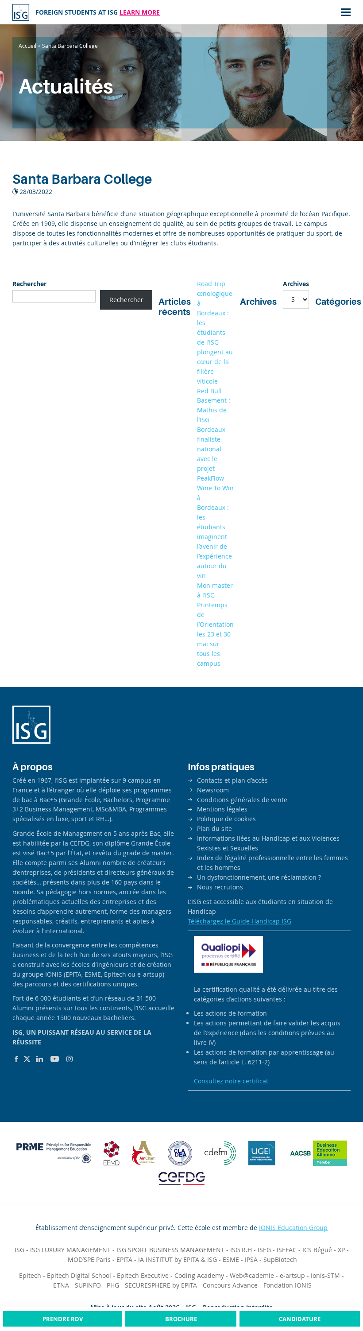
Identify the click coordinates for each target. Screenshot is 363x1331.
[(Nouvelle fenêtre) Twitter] (27, 1059)
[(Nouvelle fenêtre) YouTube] (54, 1059)
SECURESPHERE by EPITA (161, 1285)
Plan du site (214, 828)
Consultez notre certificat (231, 1081)
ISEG (264, 1250)
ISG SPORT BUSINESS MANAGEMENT (170, 1250)
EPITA (124, 1259)
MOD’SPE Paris (89, 1259)
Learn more (140, 12)
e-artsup (292, 1275)
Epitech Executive (143, 1275)
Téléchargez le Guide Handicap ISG (239, 921)
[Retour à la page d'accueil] (20, 12)
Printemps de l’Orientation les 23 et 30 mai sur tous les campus (215, 634)
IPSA (251, 1259)
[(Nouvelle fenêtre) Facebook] (16, 1059)
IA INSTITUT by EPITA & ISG (177, 1259)
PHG (113, 1285)
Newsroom (213, 790)
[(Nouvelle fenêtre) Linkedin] (39, 1059)
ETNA (61, 1285)
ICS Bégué (317, 1250)
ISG (19, 1250)
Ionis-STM (325, 1275)
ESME (231, 1259)
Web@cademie (252, 1275)
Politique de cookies (226, 819)
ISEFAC (287, 1250)
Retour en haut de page (338, 1290)
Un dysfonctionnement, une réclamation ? (259, 877)
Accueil (27, 45)
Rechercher (29, 283)
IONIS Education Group (293, 1227)
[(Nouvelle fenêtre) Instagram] (69, 1059)
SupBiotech (280, 1259)
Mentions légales (222, 809)
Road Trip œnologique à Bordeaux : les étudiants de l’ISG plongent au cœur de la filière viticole (215, 332)
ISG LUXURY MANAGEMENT (70, 1250)
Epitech (30, 1275)
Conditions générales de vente (242, 799)
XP (341, 1250)
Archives (296, 283)
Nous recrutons (220, 887)
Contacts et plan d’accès (232, 780)
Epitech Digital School (79, 1275)
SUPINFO (88, 1285)
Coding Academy (199, 1275)
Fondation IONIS (287, 1285)
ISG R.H (241, 1250)
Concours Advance (230, 1285)
